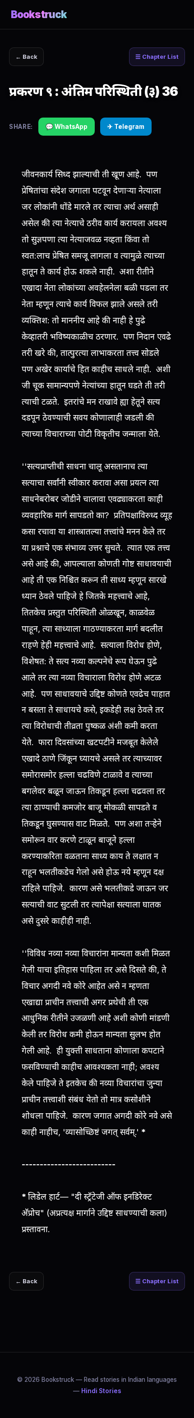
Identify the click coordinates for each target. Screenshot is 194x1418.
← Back (26, 56)
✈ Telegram (125, 126)
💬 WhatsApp (67, 126)
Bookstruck (39, 14)
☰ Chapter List (157, 56)
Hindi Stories (101, 1390)
